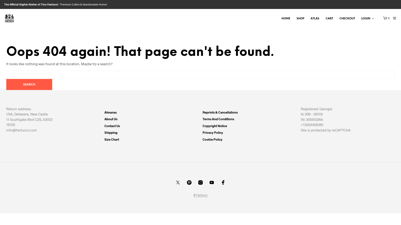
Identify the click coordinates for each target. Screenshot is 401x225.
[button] (386, 18)
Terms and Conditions (218, 119)
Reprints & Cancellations (220, 112)
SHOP (300, 18)
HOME (286, 18)
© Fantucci (200, 195)
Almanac (110, 112)
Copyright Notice (215, 126)
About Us (110, 119)
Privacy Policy (213, 132)
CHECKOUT (347, 18)
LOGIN (365, 18)
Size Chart (111, 139)
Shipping (110, 132)
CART (329, 18)
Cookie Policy (212, 139)
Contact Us (112, 126)
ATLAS (315, 18)
